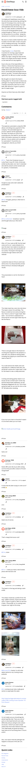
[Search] (23, 1)
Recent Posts (5, 755)
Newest (8, 110)
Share (4, 96)
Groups (3, 762)
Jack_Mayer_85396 (10, 528)
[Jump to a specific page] (25, 113)
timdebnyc (8, 13)
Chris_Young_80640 (10, 495)
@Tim (3, 160)
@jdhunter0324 (6, 670)
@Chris (4, 552)
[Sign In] (25, 1)
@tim (3, 689)
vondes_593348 (9, 117)
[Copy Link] (24, 17)
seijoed (7, 176)
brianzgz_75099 (9, 460)
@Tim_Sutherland (7, 219)
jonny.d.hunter (9, 682)
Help (3, 764)
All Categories (5, 753)
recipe (12, 51)
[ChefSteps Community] (9, 1)
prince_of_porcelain (10, 151)
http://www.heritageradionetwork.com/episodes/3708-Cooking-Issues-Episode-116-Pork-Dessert (14, 700)
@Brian (4, 200)
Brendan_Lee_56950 (10, 443)
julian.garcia (19, 17)
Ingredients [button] (4, 102)
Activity (3, 758)
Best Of (3, 766)
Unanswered (14, 760)
